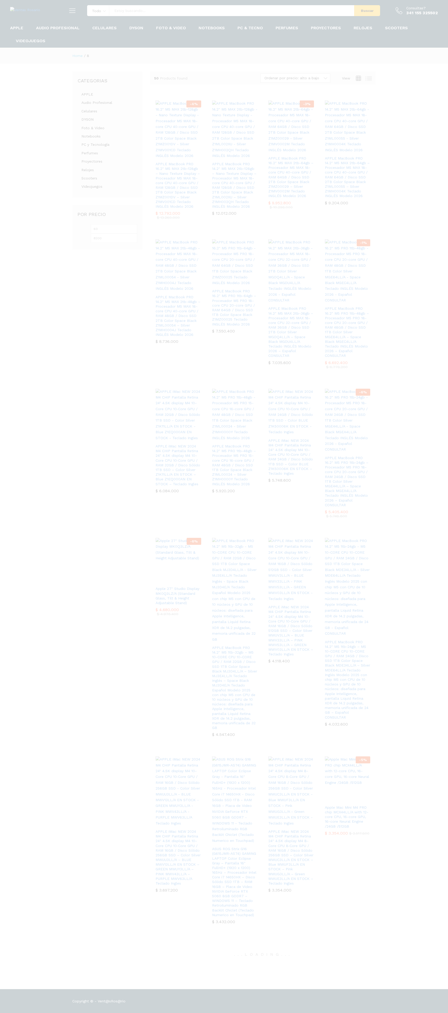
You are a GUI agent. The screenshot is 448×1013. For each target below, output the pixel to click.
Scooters (396, 28)
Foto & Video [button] (171, 28)
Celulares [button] (104, 28)
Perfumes (287, 28)
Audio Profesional (96, 102)
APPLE (87, 94)
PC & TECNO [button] (250, 28)
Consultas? (416, 8)
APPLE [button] (16, 28)
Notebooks (91, 136)
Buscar (367, 11)
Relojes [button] (363, 28)
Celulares (89, 111)
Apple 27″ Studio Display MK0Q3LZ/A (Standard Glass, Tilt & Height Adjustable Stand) (177, 596)
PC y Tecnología (95, 144)
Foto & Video (92, 128)
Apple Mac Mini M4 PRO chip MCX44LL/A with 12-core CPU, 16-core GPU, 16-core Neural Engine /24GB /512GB (346, 816)
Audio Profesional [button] (58, 28)
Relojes (87, 170)
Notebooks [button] (212, 28)
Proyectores (91, 161)
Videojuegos (30, 41)
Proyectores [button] (326, 28)
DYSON (136, 28)
